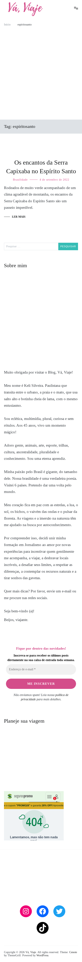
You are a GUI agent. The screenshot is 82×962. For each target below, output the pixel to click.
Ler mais (18, 216)
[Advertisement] (41, 75)
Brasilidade (20, 179)
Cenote (73, 952)
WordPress (42, 955)
